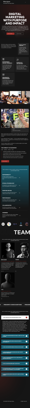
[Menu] (25, 2)
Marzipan (6, 2)
